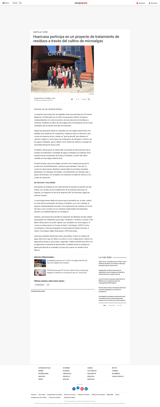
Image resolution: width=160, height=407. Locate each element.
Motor (114, 368)
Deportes (41, 376)
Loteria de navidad (54, 397)
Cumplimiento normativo (54, 395)
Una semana (111, 305)
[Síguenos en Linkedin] (86, 389)
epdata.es (90, 376)
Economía (66, 368)
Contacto (33, 395)
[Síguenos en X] (78, 389)
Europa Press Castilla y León (44, 98)
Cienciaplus (67, 374)
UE (48, 285)
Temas (117, 395)
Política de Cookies (84, 395)
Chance (90, 368)
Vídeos (40, 379)
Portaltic (66, 376)
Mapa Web (110, 395)
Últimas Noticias (44, 368)
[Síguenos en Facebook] (74, 389)
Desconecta (91, 374)
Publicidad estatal (69, 397)
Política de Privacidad (98, 395)
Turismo (115, 371)
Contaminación (39, 285)
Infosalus (91, 379)
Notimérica (116, 374)
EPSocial (66, 379)
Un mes (120, 305)
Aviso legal (41, 395)
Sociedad (66, 371)
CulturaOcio (92, 371)
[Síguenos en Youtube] (82, 389)
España (40, 371)
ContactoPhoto (118, 376)
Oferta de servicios (70, 395)
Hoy (104, 305)
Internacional (43, 374)
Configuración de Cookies (39, 397)
